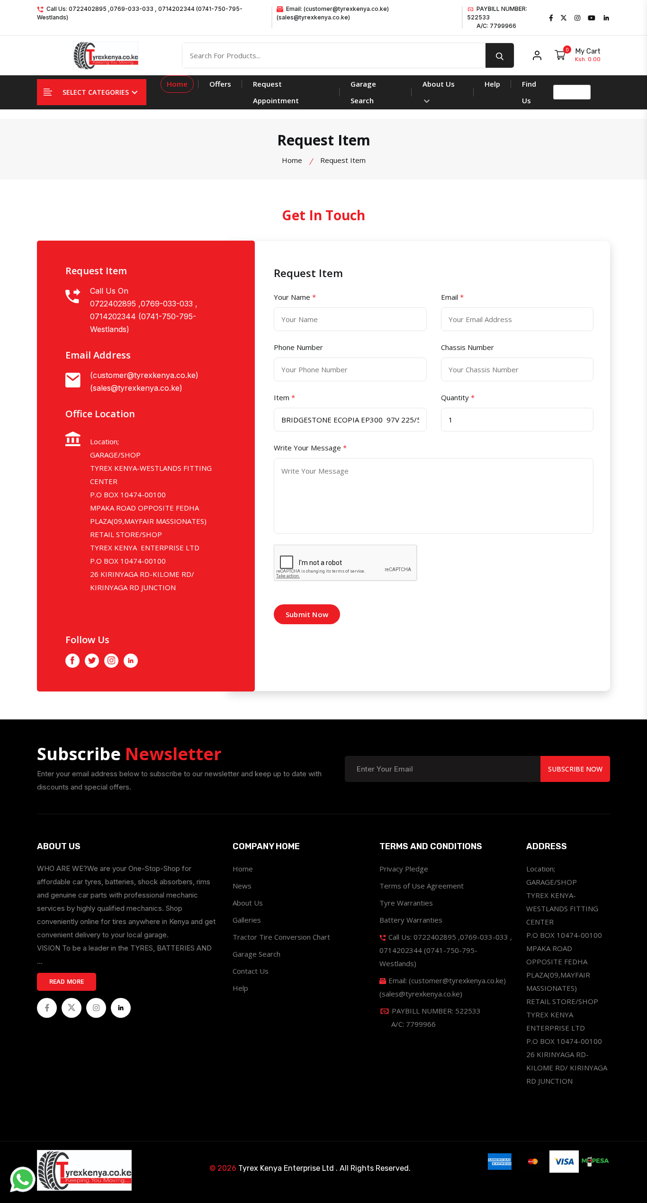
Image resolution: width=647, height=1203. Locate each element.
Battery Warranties (410, 920)
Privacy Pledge (403, 868)
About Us (438, 84)
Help (492, 84)
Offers (220, 84)
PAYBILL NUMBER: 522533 (497, 17)
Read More (66, 981)
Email (452, 297)
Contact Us (251, 971)
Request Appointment (276, 92)
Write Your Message (310, 447)
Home (177, 84)
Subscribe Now (575, 768)
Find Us (529, 92)
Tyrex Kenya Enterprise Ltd (286, 1168)
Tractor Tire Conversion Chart (281, 937)
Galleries (247, 920)
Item (284, 397)
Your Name (295, 297)
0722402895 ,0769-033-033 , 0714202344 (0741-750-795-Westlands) (144, 316)
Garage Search (363, 92)
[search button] (499, 55)
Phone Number (298, 347)
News (242, 885)
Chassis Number (467, 347)
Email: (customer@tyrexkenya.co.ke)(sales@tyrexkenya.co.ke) (333, 13)
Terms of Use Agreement (421, 885)
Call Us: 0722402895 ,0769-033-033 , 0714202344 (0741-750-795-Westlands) (140, 13)
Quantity (458, 397)
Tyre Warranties (406, 902)
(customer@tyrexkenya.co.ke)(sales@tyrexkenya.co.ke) (144, 381)
